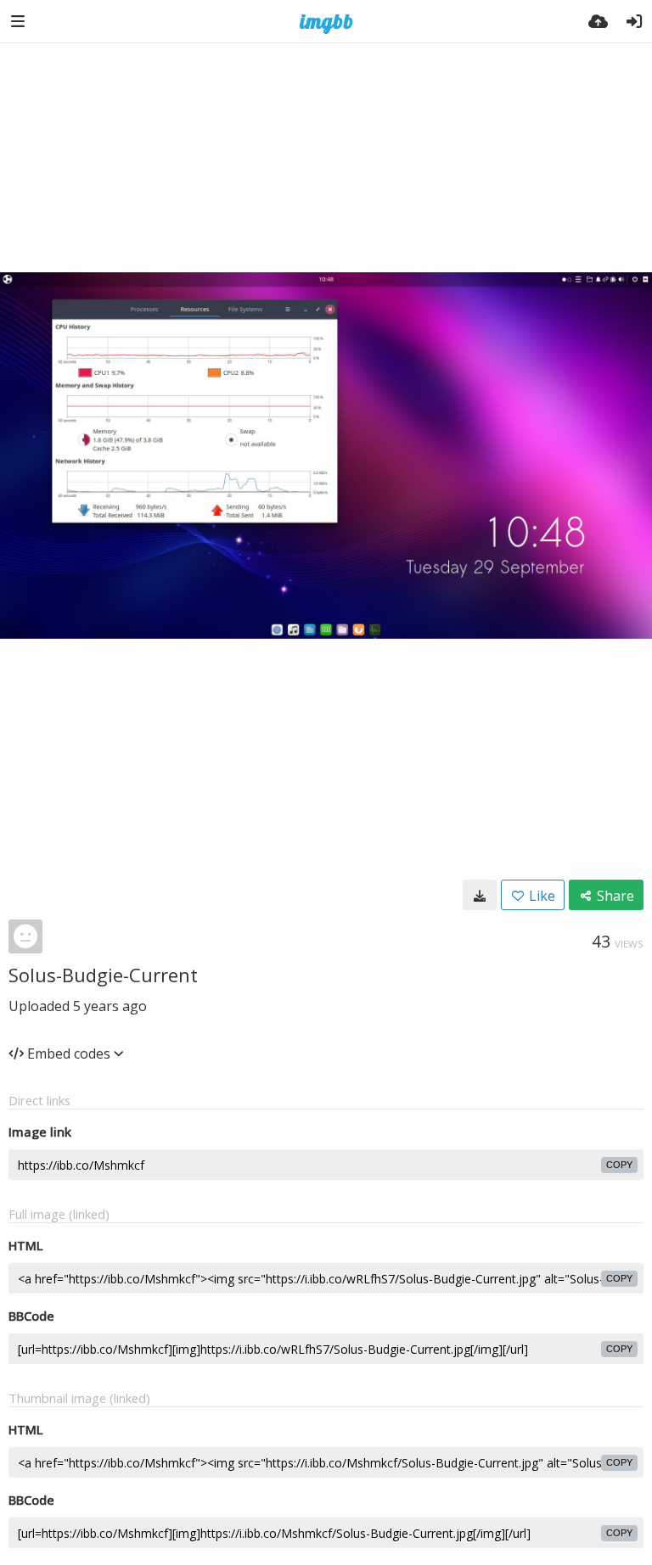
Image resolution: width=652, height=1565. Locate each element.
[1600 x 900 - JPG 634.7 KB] (480, 895)
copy (619, 1165)
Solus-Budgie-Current (103, 974)
